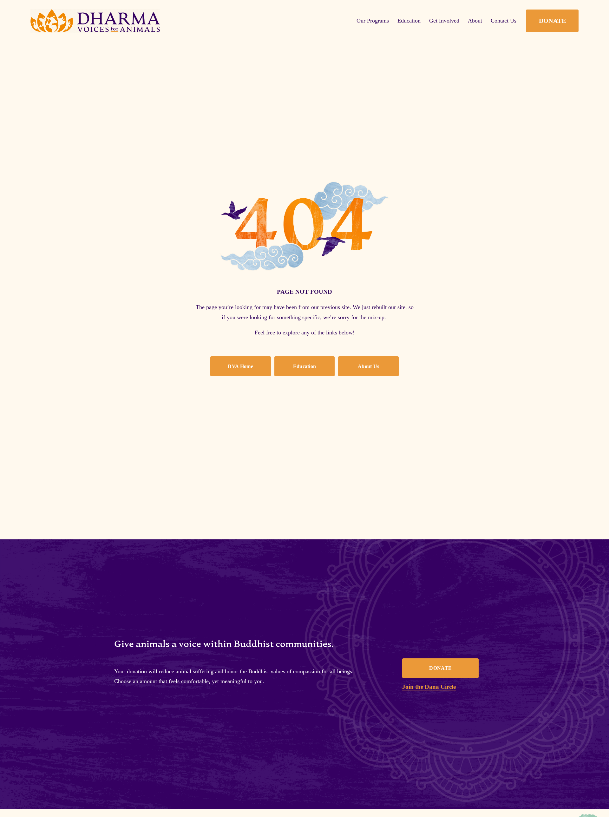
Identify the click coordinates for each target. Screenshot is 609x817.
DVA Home (240, 366)
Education (304, 366)
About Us (368, 366)
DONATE (552, 20)
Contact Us (503, 20)
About (475, 20)
